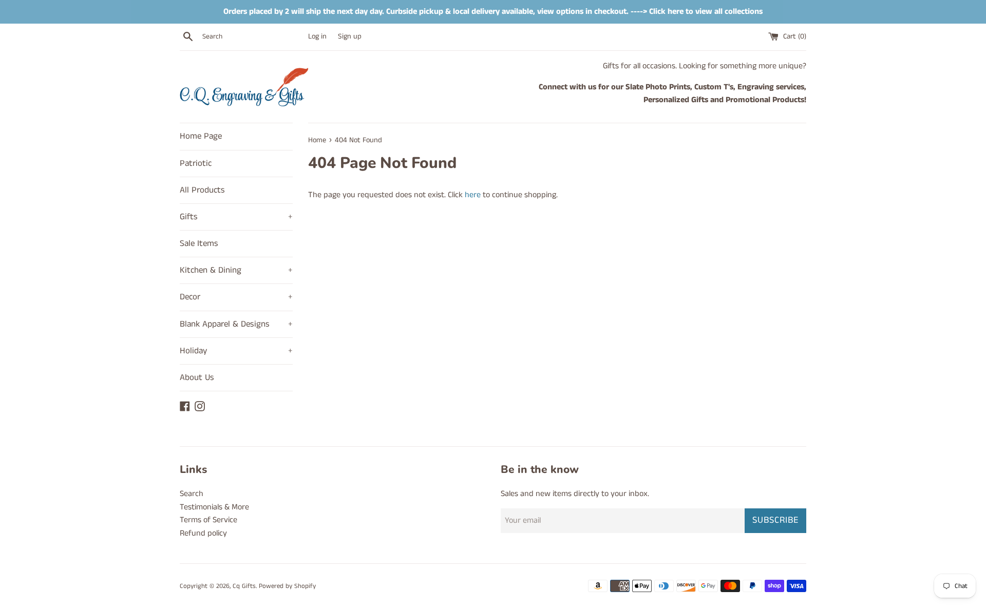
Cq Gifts (244, 586)
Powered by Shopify (287, 586)
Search (191, 494)
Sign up (350, 36)
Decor (236, 297)
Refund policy (203, 533)
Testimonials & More (214, 507)
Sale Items (199, 243)
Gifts (236, 217)
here (473, 195)
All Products (202, 190)
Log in (317, 36)
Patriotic (196, 163)
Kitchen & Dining (236, 270)
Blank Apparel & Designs (236, 324)
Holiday (236, 351)
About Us (197, 377)
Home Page (201, 136)
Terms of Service (208, 520)
